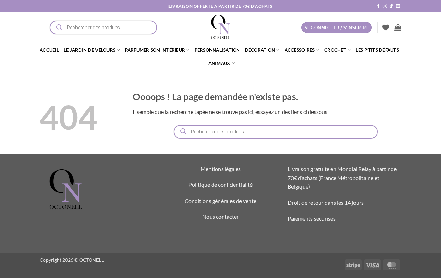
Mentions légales (221, 168)
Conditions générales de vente (220, 200)
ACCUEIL (49, 50)
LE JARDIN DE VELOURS (89, 50)
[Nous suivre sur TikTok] (391, 6)
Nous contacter (220, 216)
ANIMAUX (219, 63)
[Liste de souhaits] (385, 27)
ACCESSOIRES (300, 50)
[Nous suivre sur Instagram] (385, 6)
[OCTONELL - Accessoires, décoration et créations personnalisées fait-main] (220, 27)
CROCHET (335, 50)
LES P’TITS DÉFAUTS (377, 50)
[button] (397, 27)
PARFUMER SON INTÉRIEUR (155, 50)
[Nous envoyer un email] (398, 6)
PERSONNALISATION (217, 50)
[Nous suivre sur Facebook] (378, 6)
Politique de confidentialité (220, 184)
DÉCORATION (260, 50)
